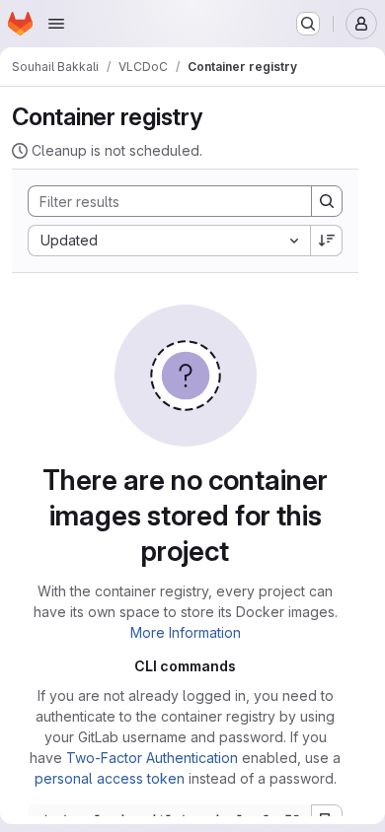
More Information (185, 632)
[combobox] (169, 240)
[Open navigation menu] (56, 23)
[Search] (327, 201)
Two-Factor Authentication (152, 757)
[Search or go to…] (308, 23)
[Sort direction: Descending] (327, 240)
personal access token (110, 778)
